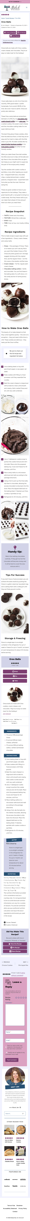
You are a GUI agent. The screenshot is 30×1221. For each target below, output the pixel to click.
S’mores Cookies (7, 963)
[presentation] (9, 1130)
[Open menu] (26, 7)
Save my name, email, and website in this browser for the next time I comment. (15, 1047)
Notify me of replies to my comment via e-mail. (15, 1053)
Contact (15, 1211)
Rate (16, 681)
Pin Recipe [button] (22, 32)
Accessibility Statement (10, 1208)
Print (16, 671)
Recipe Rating (7, 998)
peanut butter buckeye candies (11, 144)
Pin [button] (16, 676)
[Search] (22, 1113)
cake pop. (22, 121)
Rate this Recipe (16, 944)
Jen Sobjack (6, 25)
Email (8, 1040)
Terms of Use (11, 1205)
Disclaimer (19, 1205)
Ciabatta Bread (9, 1161)
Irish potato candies (7, 147)
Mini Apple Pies (23, 963)
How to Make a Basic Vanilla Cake (20, 1163)
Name (8, 1032)
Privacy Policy (23, 1208)
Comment (9, 1002)
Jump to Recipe (10, 32)
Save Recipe (15, 36)
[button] (2, 14)
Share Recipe (15, 951)
